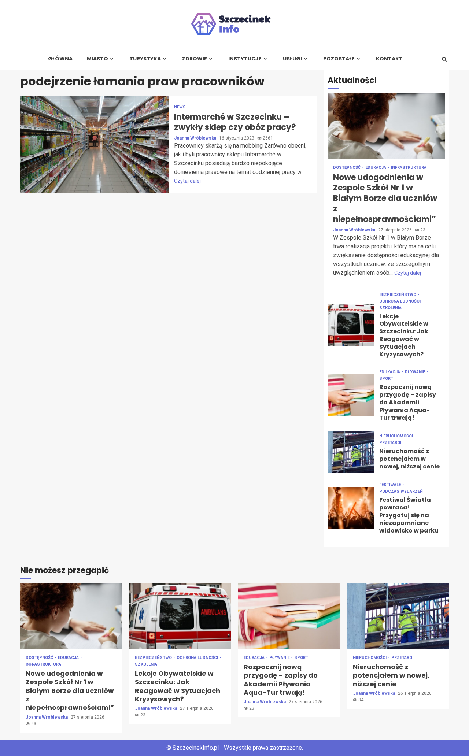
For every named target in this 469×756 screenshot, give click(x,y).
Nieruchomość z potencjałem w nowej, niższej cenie (351, 452)
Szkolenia (390, 308)
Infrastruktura (408, 168)
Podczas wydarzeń (401, 491)
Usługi (292, 58)
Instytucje (245, 58)
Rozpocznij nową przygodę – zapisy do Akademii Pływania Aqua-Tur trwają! (351, 395)
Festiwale (390, 485)
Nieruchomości (396, 436)
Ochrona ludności (400, 301)
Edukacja (376, 168)
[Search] (444, 59)
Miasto (97, 58)
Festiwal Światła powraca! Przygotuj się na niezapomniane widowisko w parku (351, 508)
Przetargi (390, 443)
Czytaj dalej (187, 181)
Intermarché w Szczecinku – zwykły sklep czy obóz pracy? (94, 144)
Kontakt (389, 58)
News (180, 107)
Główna (60, 58)
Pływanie (415, 372)
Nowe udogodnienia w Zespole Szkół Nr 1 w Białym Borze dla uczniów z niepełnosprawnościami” (386, 126)
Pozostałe (339, 58)
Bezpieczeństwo (398, 295)
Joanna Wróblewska (195, 138)
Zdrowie (194, 58)
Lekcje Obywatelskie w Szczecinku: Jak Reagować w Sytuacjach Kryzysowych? (351, 325)
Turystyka (145, 58)
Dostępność (347, 168)
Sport (386, 379)
